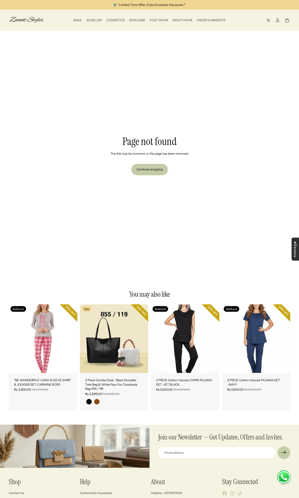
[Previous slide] (15, 339)
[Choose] (141, 366)
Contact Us (16, 493)
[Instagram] (232, 493)
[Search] (268, 20)
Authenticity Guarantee (96, 493)
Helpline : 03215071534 (166, 493)
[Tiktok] (240, 493)
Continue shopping (150, 169)
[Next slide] (70, 339)
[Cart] (287, 20)
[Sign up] (284, 452)
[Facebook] (224, 493)
